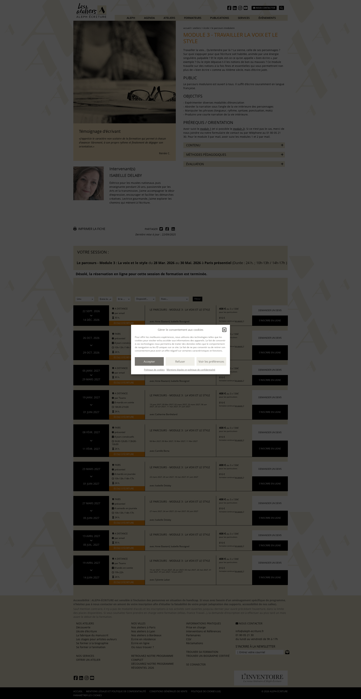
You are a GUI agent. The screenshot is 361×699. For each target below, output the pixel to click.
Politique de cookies (154, 369)
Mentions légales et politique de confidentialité (191, 369)
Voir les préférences (211, 361)
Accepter (149, 361)
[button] (224, 330)
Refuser (180, 361)
